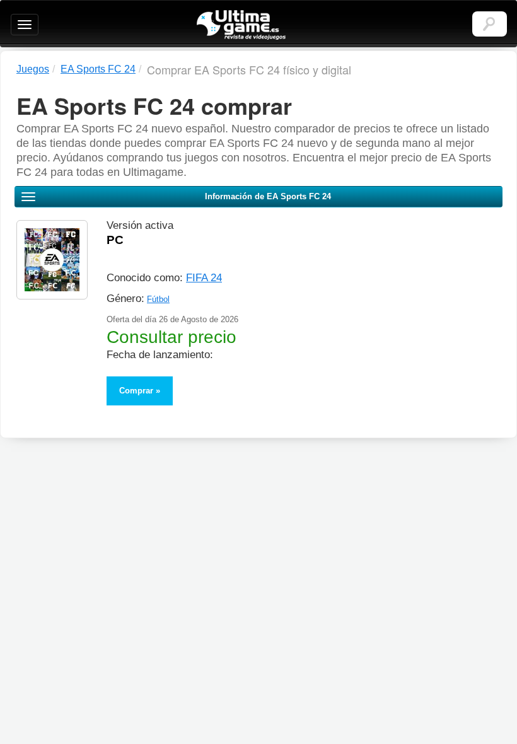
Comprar (136, 390)
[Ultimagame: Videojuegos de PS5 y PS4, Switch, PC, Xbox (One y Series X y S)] (241, 25)
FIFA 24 (204, 278)
